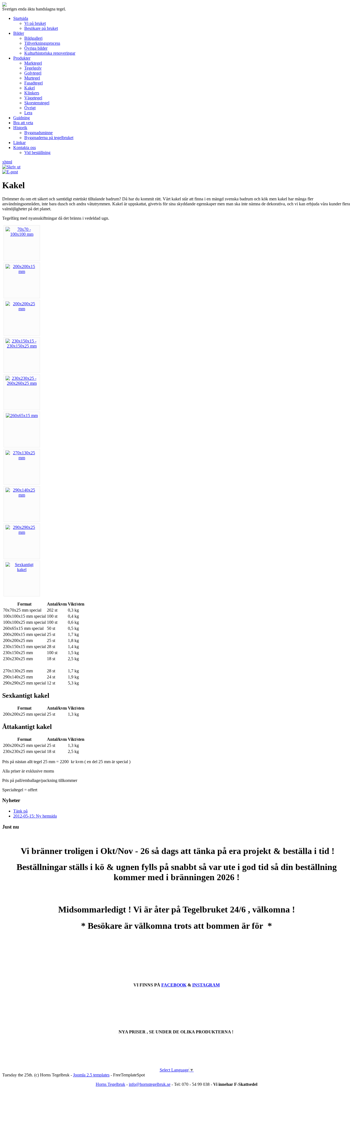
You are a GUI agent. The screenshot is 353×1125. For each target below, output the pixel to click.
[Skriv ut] (11, 166)
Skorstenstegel (36, 102)
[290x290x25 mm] (22, 532)
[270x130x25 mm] (22, 457)
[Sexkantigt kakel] (22, 569)
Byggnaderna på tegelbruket (48, 137)
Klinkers (31, 93)
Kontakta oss (24, 147)
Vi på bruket (35, 23)
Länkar (19, 142)
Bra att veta (23, 122)
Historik (20, 127)
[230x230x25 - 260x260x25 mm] (22, 383)
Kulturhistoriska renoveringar (49, 53)
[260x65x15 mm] (22, 415)
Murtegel (32, 78)
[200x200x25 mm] (22, 308)
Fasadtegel (33, 83)
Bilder (18, 33)
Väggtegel (33, 97)
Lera (28, 112)
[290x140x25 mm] (22, 495)
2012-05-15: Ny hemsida (35, 816)
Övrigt (30, 107)
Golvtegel (32, 73)
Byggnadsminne (38, 132)
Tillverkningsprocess (42, 43)
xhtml (7, 162)
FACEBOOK (173, 985)
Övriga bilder (35, 48)
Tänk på (20, 811)
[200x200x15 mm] (22, 271)
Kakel (29, 88)
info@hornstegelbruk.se (149, 1084)
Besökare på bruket (41, 28)
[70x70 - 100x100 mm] (22, 234)
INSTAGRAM (206, 985)
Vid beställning (37, 152)
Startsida (20, 18)
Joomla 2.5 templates (91, 1075)
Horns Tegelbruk (110, 1084)
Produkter (21, 58)
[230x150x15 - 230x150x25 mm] (22, 346)
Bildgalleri (33, 38)
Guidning (21, 117)
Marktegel (33, 63)
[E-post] (10, 171)
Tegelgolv (33, 68)
